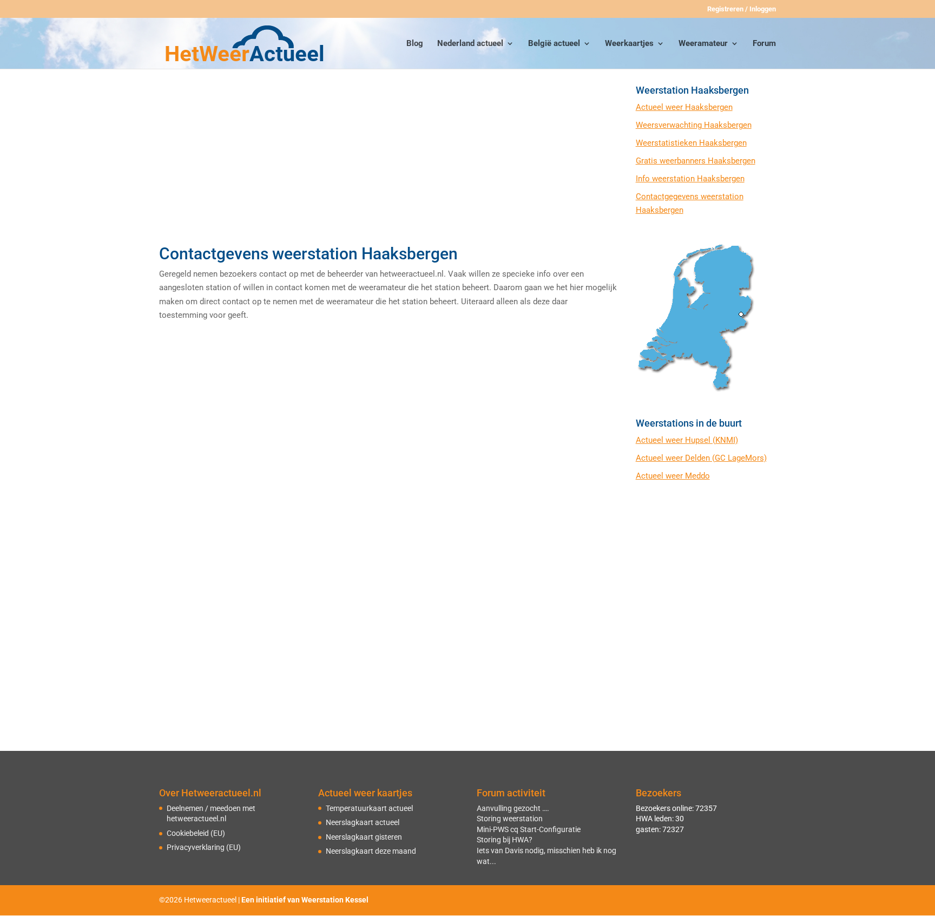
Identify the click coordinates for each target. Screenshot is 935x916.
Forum (764, 44)
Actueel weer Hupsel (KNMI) (687, 440)
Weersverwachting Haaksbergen (694, 125)
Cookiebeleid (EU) (196, 833)
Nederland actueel (470, 44)
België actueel (554, 44)
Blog (414, 44)
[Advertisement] (387, 161)
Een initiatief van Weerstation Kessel (304, 899)
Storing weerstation (510, 818)
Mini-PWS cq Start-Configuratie (529, 829)
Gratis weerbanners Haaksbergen (695, 161)
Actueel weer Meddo (673, 476)
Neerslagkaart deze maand (371, 851)
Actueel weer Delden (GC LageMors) (701, 458)
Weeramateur (703, 44)
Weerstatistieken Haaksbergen (691, 143)
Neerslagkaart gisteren (364, 837)
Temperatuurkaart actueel (369, 808)
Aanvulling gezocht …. (513, 808)
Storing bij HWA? (504, 839)
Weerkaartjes (629, 44)
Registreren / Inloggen (741, 9)
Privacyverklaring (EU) (204, 847)
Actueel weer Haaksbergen (684, 107)
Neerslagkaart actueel (362, 822)
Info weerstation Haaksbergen (690, 179)
